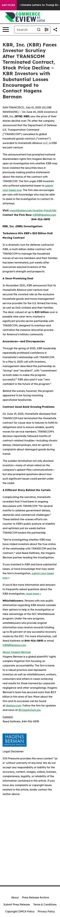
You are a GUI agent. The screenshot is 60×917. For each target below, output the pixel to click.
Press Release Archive (35, 897)
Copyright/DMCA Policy (19, 911)
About (15, 897)
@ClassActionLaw (29, 710)
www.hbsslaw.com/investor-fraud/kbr (33, 210)
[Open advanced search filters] (46, 29)
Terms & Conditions (44, 904)
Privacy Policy (46, 911)
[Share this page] (55, 29)
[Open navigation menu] (6, 29)
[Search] (39, 29)
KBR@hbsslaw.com (44, 214)
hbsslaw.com (13, 705)
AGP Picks (8, 5)
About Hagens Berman (17, 652)
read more (32, 593)
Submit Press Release (17, 904)
